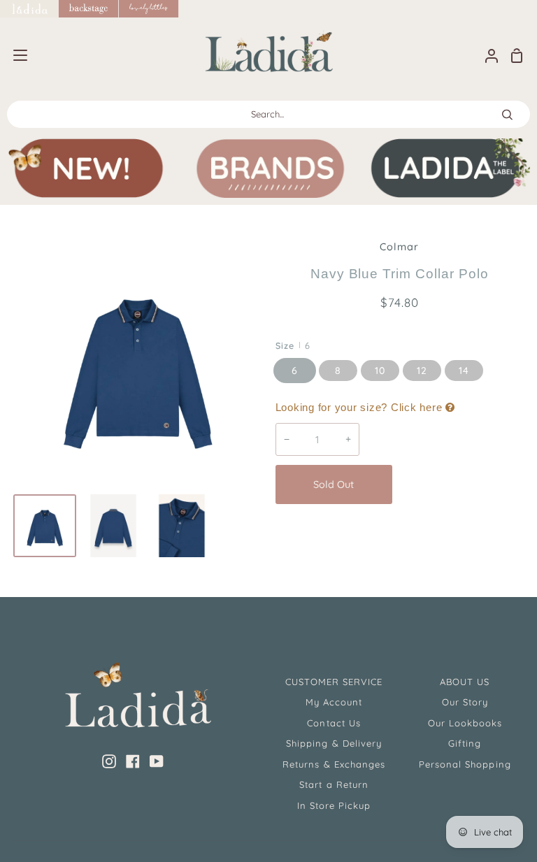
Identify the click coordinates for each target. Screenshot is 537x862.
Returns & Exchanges (333, 764)
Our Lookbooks (465, 722)
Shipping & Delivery (334, 743)
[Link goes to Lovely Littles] (149, 8)
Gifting (464, 743)
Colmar (399, 246)
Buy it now (461, 484)
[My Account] (486, 55)
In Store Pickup (334, 805)
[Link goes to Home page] (29, 8)
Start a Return (333, 784)
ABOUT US (464, 681)
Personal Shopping (465, 764)
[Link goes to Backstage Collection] (89, 8)
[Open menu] (14, 55)
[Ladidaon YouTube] (157, 761)
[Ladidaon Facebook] (133, 761)
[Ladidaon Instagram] (109, 761)
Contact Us (333, 722)
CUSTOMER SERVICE (334, 681)
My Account (334, 701)
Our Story (465, 701)
